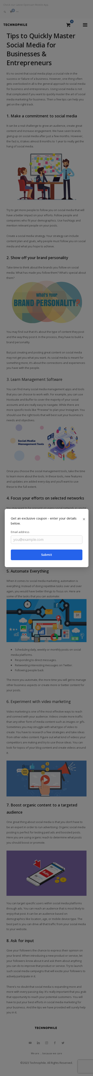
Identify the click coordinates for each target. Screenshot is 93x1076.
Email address (20, 532)
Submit (46, 554)
